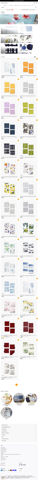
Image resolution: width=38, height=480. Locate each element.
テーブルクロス (11, 5)
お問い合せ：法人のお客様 (4, 456)
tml (29, 5)
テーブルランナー (24, 5)
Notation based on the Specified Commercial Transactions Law (10, 454)
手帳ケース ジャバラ (18, 5)
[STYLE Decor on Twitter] (23, 464)
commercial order (18, 477)
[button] (3, 336)
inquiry (2, 455)
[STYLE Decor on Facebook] (21, 464)
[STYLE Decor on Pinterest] (24, 464)
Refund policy (3, 457)
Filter (3, 56)
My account (3, 460)
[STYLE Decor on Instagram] (19, 464)
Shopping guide (3, 448)
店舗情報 (2, 453)
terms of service (3, 450)
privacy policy (3, 447)
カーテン (33, 5)
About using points (4, 449)
